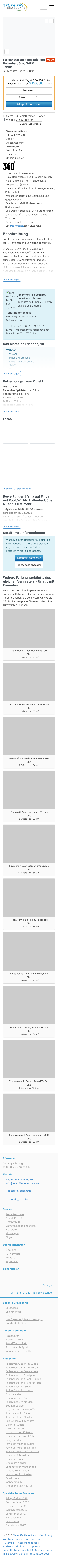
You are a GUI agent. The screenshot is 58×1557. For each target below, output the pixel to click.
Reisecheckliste (15, 1214)
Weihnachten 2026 (17, 1509)
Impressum (12, 1261)
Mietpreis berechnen (29, 104)
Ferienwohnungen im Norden (22, 1367)
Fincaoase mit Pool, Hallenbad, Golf (29, 1135)
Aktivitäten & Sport (17, 1347)
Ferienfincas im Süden (18, 1398)
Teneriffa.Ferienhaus (19, 1190)
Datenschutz (13, 1221)
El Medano (12, 1307)
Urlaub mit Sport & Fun (19, 1485)
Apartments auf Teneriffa (20, 1409)
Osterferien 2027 (16, 1525)
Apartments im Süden (18, 1413)
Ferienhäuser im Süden (19, 1386)
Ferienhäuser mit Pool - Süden (23, 1378)
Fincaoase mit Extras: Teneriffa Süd (29, 1081)
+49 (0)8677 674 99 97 (19, 1179)
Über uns (11, 1249)
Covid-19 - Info (15, 1218)
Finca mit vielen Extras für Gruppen (29, 865)
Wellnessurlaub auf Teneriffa (22, 1451)
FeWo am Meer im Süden (20, 1443)
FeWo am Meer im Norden (21, 1447)
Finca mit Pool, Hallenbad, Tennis (29, 812)
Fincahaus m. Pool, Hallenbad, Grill (29, 1027)
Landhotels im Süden (18, 1470)
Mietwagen (12, 1233)
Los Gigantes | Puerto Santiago (24, 1319)
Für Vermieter (13, 1253)
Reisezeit (28, 90)
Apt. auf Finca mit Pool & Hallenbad (29, 704)
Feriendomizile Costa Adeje (22, 1371)
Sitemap (9, 1542)
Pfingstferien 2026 (17, 1498)
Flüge (9, 1237)
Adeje (9, 1315)
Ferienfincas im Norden (19, 1401)
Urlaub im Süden (15, 1459)
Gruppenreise (13, 1394)
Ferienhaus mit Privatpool (20, 1375)
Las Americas (13, 1311)
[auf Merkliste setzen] (51, 21)
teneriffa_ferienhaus (19, 1199)
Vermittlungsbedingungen (21, 1225)
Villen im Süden (15, 1424)
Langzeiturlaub (14, 1440)
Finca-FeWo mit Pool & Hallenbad (29, 919)
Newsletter (12, 1229)
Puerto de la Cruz (16, 1323)
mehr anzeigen (11, 279)
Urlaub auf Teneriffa (17, 1455)
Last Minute (12, 1521)
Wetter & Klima (14, 1339)
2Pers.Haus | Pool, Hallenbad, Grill (29, 650)
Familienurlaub (14, 1478)
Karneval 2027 (14, 1517)
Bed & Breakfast (15, 1405)
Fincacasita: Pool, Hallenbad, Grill (29, 973)
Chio (31, 70)
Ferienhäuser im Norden (19, 1390)
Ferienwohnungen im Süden (22, 1363)
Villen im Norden (15, 1428)
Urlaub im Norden (16, 1462)
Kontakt (10, 1257)
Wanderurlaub (14, 1481)
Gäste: (28, 97)
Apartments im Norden (19, 1417)
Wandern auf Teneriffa (19, 1351)
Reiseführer (12, 1335)
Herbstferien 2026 (16, 1506)
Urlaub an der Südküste (19, 1432)
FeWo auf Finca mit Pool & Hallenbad (29, 758)
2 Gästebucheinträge (30, 124)
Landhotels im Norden (19, 1474)
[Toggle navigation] (52, 7)
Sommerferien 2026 (17, 1502)
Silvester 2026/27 (16, 1513)
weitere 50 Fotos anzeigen (17, 488)
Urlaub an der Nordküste (20, 1436)
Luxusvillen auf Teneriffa (20, 1420)
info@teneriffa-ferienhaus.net (32, 329)
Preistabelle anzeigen (29, 564)
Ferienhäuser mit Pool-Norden (23, 1382)
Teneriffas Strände (16, 1343)
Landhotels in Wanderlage (21, 1466)
